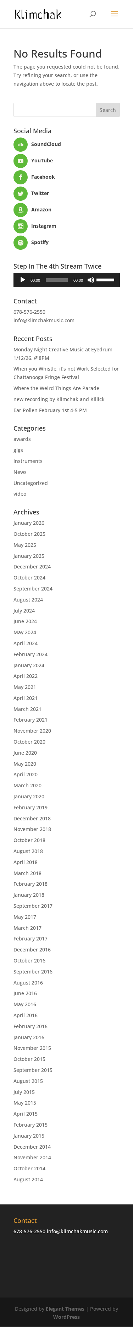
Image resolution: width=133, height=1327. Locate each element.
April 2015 (25, 1113)
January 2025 (28, 555)
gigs (18, 450)
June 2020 (25, 752)
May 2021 (24, 687)
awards (22, 439)
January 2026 (28, 522)
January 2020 (28, 796)
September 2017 (32, 905)
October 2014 (29, 1168)
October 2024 (29, 577)
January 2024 (28, 665)
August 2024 (28, 599)
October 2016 (29, 960)
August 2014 (28, 1179)
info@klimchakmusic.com (43, 320)
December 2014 (32, 1146)
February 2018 (30, 883)
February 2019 (30, 807)
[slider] (106, 279)
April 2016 (25, 1015)
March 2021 (27, 709)
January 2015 (28, 1135)
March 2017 (27, 927)
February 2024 (30, 654)
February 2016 (30, 1026)
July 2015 (24, 1092)
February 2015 (30, 1124)
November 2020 (32, 730)
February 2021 (30, 719)
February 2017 (30, 938)
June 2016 (25, 993)
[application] (66, 280)
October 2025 (29, 533)
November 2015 (32, 1048)
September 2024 (32, 588)
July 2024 (24, 610)
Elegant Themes (65, 1308)
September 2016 (32, 971)
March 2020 (27, 785)
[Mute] (90, 280)
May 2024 (24, 632)
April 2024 (25, 643)
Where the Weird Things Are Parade (56, 388)
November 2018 (32, 829)
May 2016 (24, 1004)
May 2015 (24, 1102)
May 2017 (24, 916)
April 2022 (25, 676)
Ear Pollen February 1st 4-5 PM (50, 410)
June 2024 (25, 621)
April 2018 (25, 862)
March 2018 (27, 873)
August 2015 (28, 1081)
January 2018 (28, 894)
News (20, 472)
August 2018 (28, 851)
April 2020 (25, 774)
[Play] (22, 280)
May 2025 (24, 544)
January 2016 (28, 1037)
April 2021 (25, 698)
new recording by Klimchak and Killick (59, 399)
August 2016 (28, 982)
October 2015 (29, 1059)
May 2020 (24, 763)
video (19, 493)
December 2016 (32, 949)
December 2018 (32, 818)
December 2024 (32, 566)
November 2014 (32, 1157)
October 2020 (29, 741)
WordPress (66, 1316)
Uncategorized (30, 483)
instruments (28, 461)
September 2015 (32, 1070)
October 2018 (29, 840)
